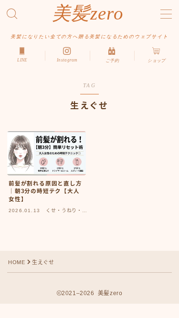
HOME (16, 262)
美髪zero (88, 13)
